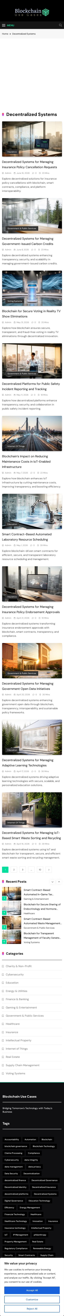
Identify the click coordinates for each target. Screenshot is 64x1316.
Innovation (38, 1221)
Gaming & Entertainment (21, 1007)
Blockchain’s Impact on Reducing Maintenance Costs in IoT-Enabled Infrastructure (26, 461)
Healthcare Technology (16, 1221)
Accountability (12, 1139)
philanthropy (40, 1234)
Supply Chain (46, 1255)
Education (12, 524)
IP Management (20, 1234)
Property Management (16, 1241)
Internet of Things (16, 446)
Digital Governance (14, 1200)
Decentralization (32, 1173)
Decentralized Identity (15, 1187)
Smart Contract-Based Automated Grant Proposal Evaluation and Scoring (39, 938)
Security (9, 1255)
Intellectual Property (18, 1040)
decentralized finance (15, 1180)
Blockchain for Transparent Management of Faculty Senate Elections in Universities (41, 923)
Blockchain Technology (44, 1146)
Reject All (32, 1308)
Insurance (12, 151)
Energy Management (30, 1207)
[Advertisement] (32, 72)
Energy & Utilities (16, 991)
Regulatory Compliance (16, 1248)
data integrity (31, 1160)
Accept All (32, 1290)
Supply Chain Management (22, 1065)
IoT (6, 1234)
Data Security (11, 1173)
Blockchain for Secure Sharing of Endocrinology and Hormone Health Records (42, 894)
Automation (30, 1139)
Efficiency (9, 1207)
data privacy (34, 1166)
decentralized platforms (16, 1194)
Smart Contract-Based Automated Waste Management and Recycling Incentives (42, 909)
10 (40, 869)
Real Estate (13, 1057)
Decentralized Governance (45, 1180)
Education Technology (39, 1200)
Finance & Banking (17, 999)
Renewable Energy (42, 1248)
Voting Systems (15, 301)
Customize (32, 1299)
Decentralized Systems (45, 1194)
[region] (32, 1287)
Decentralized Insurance (44, 1187)
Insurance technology (15, 1228)
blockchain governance (16, 1146)
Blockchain (47, 1139)
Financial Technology (15, 1214)
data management (14, 1166)
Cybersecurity (15, 974)
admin (8, 173)
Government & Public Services (22, 228)
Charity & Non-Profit (34, 943)
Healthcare (29, 899)
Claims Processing (13, 1153)
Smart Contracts (26, 1255)
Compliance (34, 1153)
